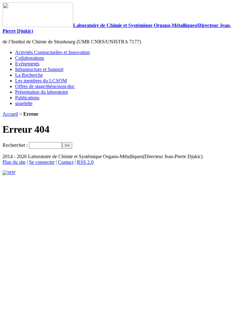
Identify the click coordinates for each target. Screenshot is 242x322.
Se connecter (42, 162)
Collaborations (29, 58)
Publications (27, 97)
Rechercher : (15, 145)
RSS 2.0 (85, 162)
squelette (23, 103)
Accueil (10, 114)
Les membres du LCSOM (41, 80)
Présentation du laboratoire (41, 92)
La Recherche (29, 75)
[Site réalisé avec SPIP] (9, 172)
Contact (65, 162)
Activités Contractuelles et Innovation (52, 52)
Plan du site (14, 162)
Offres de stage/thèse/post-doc (45, 86)
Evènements (27, 63)
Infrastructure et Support (39, 69)
